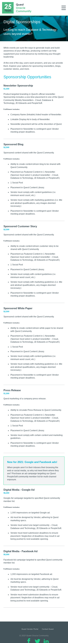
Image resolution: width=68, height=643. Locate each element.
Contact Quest (48, 629)
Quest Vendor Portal (29, 629)
